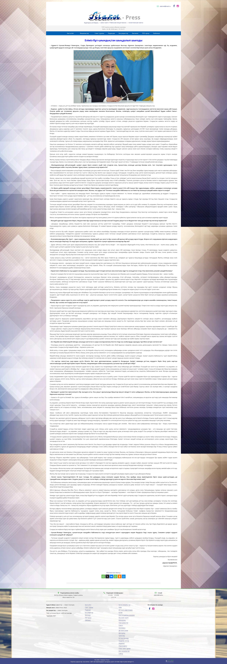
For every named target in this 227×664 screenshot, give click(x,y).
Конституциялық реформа (127, 615)
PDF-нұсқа (145, 33)
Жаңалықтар (84, 33)
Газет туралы (99, 33)
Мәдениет (122, 643)
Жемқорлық (122, 620)
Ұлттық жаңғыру (124, 638)
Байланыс (156, 33)
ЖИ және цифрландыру (126, 610)
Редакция (111, 33)
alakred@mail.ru (165, 6)
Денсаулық (122, 633)
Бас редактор (123, 33)
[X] (107, 576)
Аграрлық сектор (124, 641)
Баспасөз (135, 33)
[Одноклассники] (119, 576)
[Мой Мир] (124, 576)
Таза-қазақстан (123, 623)
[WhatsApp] (103, 576)
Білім (120, 607)
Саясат (121, 625)
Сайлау (121, 654)
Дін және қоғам (123, 630)
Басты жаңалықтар (124, 605)
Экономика (122, 628)
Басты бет (70, 33)
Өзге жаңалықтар (124, 651)
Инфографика (123, 646)
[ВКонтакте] (111, 576)
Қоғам (120, 612)
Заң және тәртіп (123, 618)
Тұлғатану (122, 636)
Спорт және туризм (124, 648)
